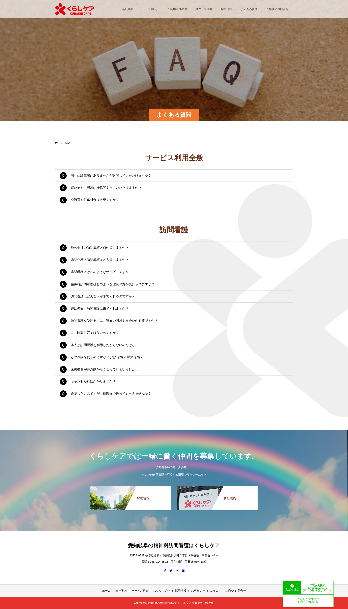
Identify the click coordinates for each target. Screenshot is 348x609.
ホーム (106, 590)
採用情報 (226, 9)
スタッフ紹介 (204, 9)
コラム (214, 590)
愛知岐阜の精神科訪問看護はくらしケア (174, 545)
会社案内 (128, 9)
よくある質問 (249, 9)
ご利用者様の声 (177, 9)
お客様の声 (198, 590)
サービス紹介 (150, 9)
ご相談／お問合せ (277, 9)
